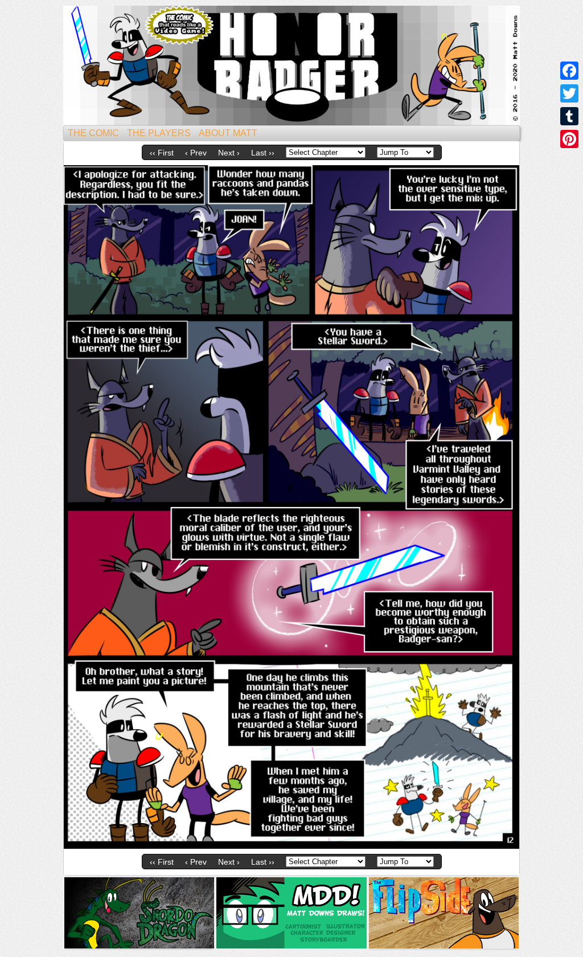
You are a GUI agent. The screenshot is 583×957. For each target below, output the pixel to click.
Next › (229, 152)
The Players (159, 133)
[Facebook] (569, 70)
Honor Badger (291, 65)
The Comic (93, 133)
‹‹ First (162, 152)
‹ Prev (196, 152)
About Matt (228, 133)
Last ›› (262, 152)
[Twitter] (569, 93)
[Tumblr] (569, 116)
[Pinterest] (569, 139)
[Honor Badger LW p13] (291, 845)
